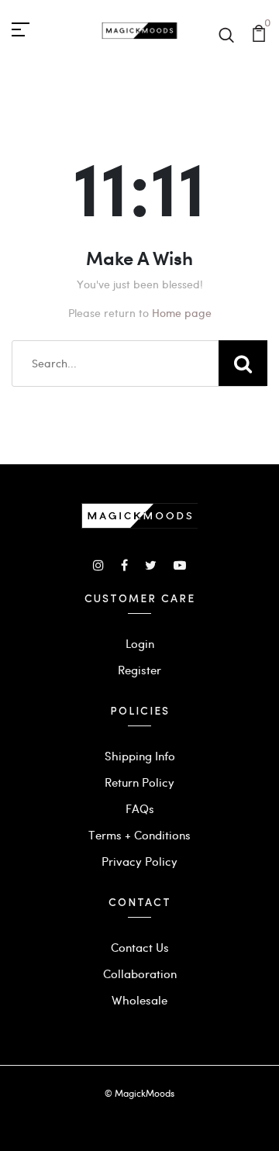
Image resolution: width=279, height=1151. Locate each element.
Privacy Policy (139, 861)
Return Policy (139, 782)
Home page (182, 312)
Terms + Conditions (139, 835)
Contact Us (140, 947)
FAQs (140, 808)
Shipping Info (140, 755)
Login (140, 643)
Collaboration (140, 973)
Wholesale (139, 1000)
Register (139, 669)
